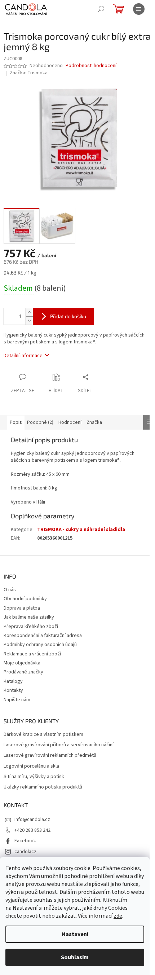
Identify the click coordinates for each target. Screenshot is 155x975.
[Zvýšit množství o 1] (29, 312)
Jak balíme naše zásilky (29, 617)
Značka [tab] (94, 422)
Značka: (29, 72)
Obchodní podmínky (25, 598)
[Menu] (139, 9)
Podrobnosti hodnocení (91, 65)
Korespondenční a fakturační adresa (43, 635)
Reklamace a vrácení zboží (32, 654)
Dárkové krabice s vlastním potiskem (43, 734)
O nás (10, 589)
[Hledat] (101, 9)
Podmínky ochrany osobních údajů (40, 644)
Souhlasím (75, 957)
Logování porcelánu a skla (31, 766)
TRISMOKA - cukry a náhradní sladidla (81, 529)
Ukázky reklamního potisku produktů (43, 787)
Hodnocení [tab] (69, 422)
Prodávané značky (23, 672)
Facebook (25, 840)
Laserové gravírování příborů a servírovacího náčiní (59, 745)
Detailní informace (23, 355)
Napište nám (17, 699)
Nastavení (75, 934)
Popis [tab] (16, 422)
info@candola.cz (32, 819)
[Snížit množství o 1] (29, 320)
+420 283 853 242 (32, 830)
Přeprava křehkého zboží (31, 626)
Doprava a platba (22, 608)
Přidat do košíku (68, 316)
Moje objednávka (22, 663)
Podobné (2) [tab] (40, 422)
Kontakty (13, 690)
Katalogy (13, 681)
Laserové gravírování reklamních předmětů (50, 755)
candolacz (25, 851)
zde (118, 916)
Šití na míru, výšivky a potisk (34, 776)
